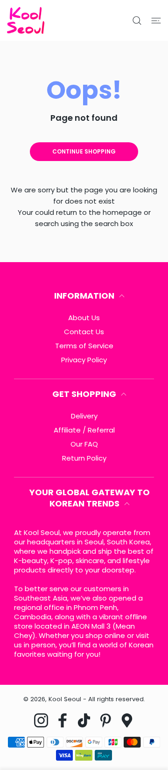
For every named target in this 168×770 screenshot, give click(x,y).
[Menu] (156, 20)
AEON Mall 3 (91, 626)
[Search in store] (137, 20)
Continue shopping (84, 151)
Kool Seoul (65, 699)
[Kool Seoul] (25, 20)
